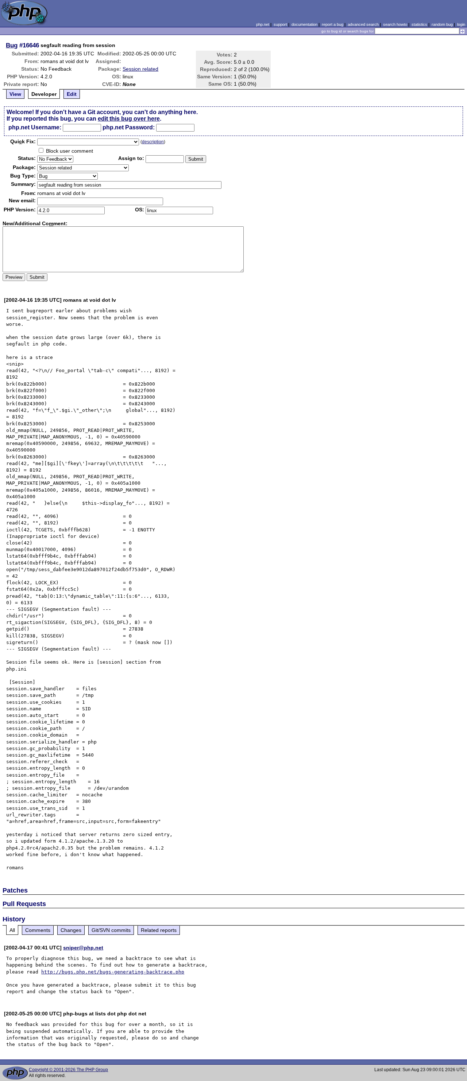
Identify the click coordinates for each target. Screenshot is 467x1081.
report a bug (332, 24)
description (153, 141)
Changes (71, 930)
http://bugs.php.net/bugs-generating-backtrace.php (112, 972)
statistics (419, 24)
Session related (140, 69)
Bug (12, 45)
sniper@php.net (83, 948)
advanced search (363, 24)
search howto (395, 24)
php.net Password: (129, 127)
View (15, 94)
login (461, 24)
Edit (72, 94)
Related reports (159, 930)
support (280, 24)
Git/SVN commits (111, 930)
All (12, 930)
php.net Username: (34, 127)
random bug (442, 24)
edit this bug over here (129, 119)
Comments (37, 930)
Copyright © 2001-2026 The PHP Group (68, 1069)
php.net (262, 24)
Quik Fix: (23, 141)
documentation (304, 24)
